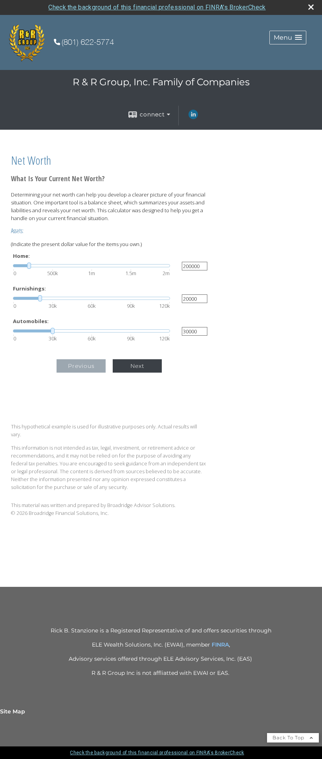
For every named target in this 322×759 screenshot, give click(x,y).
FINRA (220, 644)
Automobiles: (31, 321)
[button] (287, 37)
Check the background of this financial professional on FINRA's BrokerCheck (156, 7)
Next (137, 365)
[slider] (91, 265)
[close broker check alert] (311, 7)
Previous (81, 365)
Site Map (12, 711)
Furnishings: (29, 288)
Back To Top (289, 738)
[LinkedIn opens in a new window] (193, 117)
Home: (21, 256)
